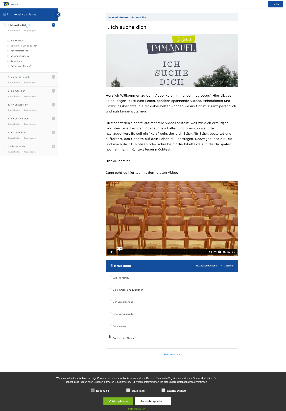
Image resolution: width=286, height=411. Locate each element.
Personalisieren (136, 408)
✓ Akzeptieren (118, 401)
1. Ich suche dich (138, 17)
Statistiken (138, 390)
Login (276, 4)
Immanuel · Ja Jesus (21, 14)
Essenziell (102, 390)
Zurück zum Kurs (172, 354)
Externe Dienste (177, 390)
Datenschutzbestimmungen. (192, 381)
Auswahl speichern (152, 401)
